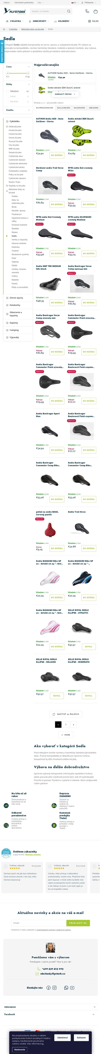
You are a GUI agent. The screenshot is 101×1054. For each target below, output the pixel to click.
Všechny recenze (33, 855)
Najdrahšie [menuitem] (79, 108)
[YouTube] (72, 988)
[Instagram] (54, 988)
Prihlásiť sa (78, 923)
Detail (88, 647)
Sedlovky (16, 247)
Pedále (15, 196)
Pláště (14, 266)
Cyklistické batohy (17, 167)
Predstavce (16, 214)
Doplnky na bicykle (17, 186)
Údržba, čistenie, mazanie (19, 270)
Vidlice (15, 276)
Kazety (15, 283)
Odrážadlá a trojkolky (18, 171)
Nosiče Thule (14, 182)
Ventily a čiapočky (20, 240)
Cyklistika (14, 121)
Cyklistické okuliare (17, 160)
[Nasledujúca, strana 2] (66, 724)
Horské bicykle (15, 130)
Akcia (19, 96)
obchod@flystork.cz (52, 973)
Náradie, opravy (18, 211)
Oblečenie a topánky (16, 314)
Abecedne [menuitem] (93, 108)
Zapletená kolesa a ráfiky (20, 219)
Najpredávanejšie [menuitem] (44, 108)
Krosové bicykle (15, 141)
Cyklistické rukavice (17, 178)
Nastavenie (19, 1049)
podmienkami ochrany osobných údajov (54, 930)
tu (43, 1044)
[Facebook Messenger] (60, 988)
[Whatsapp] (66, 988)
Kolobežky (15, 305)
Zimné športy (16, 298)
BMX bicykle (14, 149)
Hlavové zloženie (19, 243)
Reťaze (15, 232)
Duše (14, 258)
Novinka (19, 101)
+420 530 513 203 (88, 11)
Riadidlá (15, 229)
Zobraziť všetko (63, 94)
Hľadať (68, 11)
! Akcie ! (6, 3)
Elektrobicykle (15, 127)
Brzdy (14, 207)
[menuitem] (14, 21)
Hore (67, 735)
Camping (14, 330)
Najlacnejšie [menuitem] (63, 108)
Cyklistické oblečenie (18, 164)
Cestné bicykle (15, 134)
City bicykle (14, 145)
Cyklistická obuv (16, 156)
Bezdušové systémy (20, 254)
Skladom (19, 91)
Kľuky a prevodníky (20, 287)
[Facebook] (48, 988)
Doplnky (14, 323)
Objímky (15, 262)
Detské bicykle (15, 152)
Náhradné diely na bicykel (17, 191)
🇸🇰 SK (73, 3)
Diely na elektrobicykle (18, 201)
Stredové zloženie (19, 225)
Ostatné (15, 251)
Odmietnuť (62, 1038)
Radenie (15, 280)
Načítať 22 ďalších (68, 714)
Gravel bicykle (15, 138)
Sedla (14, 236)
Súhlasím (81, 1038)
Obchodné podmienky (24, 3)
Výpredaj (14, 337)
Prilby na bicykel (16, 175)
